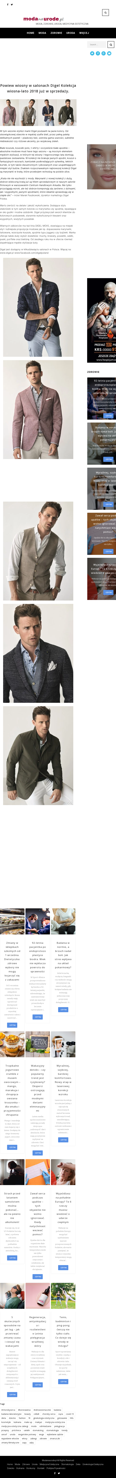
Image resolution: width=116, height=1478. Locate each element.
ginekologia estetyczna (43, 1418)
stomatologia (52, 1430)
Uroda (70, 33)
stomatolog (38, 1430)
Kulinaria (20, 1468)
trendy (64, 1430)
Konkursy (31, 1468)
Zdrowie (56, 33)
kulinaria (17, 1422)
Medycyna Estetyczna (49, 1464)
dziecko (12, 1418)
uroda (12, 1434)
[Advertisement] (38, 61)
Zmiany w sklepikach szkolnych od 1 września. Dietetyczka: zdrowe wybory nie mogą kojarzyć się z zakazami (12, 961)
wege (41, 1434)
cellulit (36, 1414)
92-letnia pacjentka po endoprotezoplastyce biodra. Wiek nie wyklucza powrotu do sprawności (37, 957)
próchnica (16, 1430)
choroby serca (48, 1414)
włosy (24, 1438)
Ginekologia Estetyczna (93, 1464)
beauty (27, 1414)
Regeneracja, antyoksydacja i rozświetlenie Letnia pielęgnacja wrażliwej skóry (37, 1331)
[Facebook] (7, 4)
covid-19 (70, 1414)
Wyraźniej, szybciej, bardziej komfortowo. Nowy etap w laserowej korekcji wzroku (63, 1080)
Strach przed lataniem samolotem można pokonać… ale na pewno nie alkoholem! (12, 1208)
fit (29, 1418)
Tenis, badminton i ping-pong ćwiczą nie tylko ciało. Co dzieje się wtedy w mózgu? (63, 1331)
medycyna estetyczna (55, 1422)
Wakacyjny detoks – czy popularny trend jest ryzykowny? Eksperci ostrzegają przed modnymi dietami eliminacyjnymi (38, 1088)
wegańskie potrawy (27, 1434)
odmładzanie (45, 1426)
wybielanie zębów (55, 1434)
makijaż (38, 1422)
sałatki (27, 1430)
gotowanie (62, 1418)
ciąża (60, 1414)
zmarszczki (55, 1438)
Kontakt (40, 1468)
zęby (31, 1442)
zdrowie (43, 1438)
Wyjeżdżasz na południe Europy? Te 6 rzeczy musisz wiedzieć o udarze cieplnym (63, 1208)
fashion (22, 1418)
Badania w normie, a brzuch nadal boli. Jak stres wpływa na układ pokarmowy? (63, 955)
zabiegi (33, 1438)
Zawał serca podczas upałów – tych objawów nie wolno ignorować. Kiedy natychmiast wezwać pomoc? (38, 1214)
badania (57, 1410)
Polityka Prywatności (56, 1468)
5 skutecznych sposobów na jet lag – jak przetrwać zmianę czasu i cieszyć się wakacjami (12, 1331)
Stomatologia (67, 1464)
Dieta (78, 1464)
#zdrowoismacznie (42, 1410)
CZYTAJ (12, 1025)
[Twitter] (12, 4)
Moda (42, 33)
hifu (71, 1418)
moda (33, 1426)
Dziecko (10, 1468)
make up (28, 1422)
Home (30, 33)
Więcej (84, 33)
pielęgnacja (59, 1426)
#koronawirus (24, 1410)
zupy (24, 1442)
